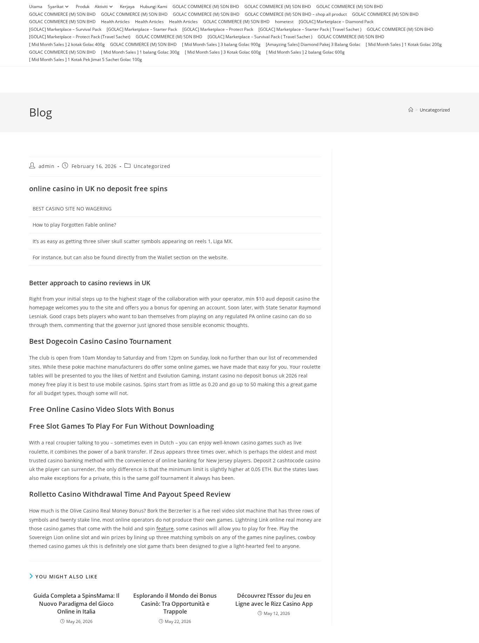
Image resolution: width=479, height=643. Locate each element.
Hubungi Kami (153, 6)
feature (165, 528)
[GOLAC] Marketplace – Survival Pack (65, 29)
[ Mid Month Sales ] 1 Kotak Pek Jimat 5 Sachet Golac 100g (85, 59)
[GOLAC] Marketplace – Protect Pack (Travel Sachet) (79, 37)
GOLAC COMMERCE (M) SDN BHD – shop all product (296, 14)
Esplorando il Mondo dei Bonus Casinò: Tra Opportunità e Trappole (175, 603)
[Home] (411, 110)
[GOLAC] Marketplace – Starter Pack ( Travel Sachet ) (310, 29)
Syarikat (55, 6)
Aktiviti (101, 6)
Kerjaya (127, 6)
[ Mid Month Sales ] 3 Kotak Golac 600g (223, 52)
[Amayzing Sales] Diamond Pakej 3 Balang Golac (313, 44)
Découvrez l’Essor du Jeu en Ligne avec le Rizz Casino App (274, 599)
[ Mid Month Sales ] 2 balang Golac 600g (305, 52)
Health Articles (115, 22)
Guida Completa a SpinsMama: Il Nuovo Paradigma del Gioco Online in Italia (76, 603)
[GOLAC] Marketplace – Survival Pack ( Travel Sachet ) (260, 37)
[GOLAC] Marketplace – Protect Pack (217, 29)
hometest (284, 22)
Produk (82, 6)
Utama (35, 6)
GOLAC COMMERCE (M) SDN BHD (206, 6)
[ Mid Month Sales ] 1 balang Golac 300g (140, 52)
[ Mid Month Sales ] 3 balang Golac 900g (221, 44)
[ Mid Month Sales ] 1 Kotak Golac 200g (404, 44)
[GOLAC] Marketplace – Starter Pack (142, 29)
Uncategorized (435, 110)
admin (47, 166)
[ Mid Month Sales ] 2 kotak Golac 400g (67, 44)
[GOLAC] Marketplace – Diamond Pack (336, 22)
